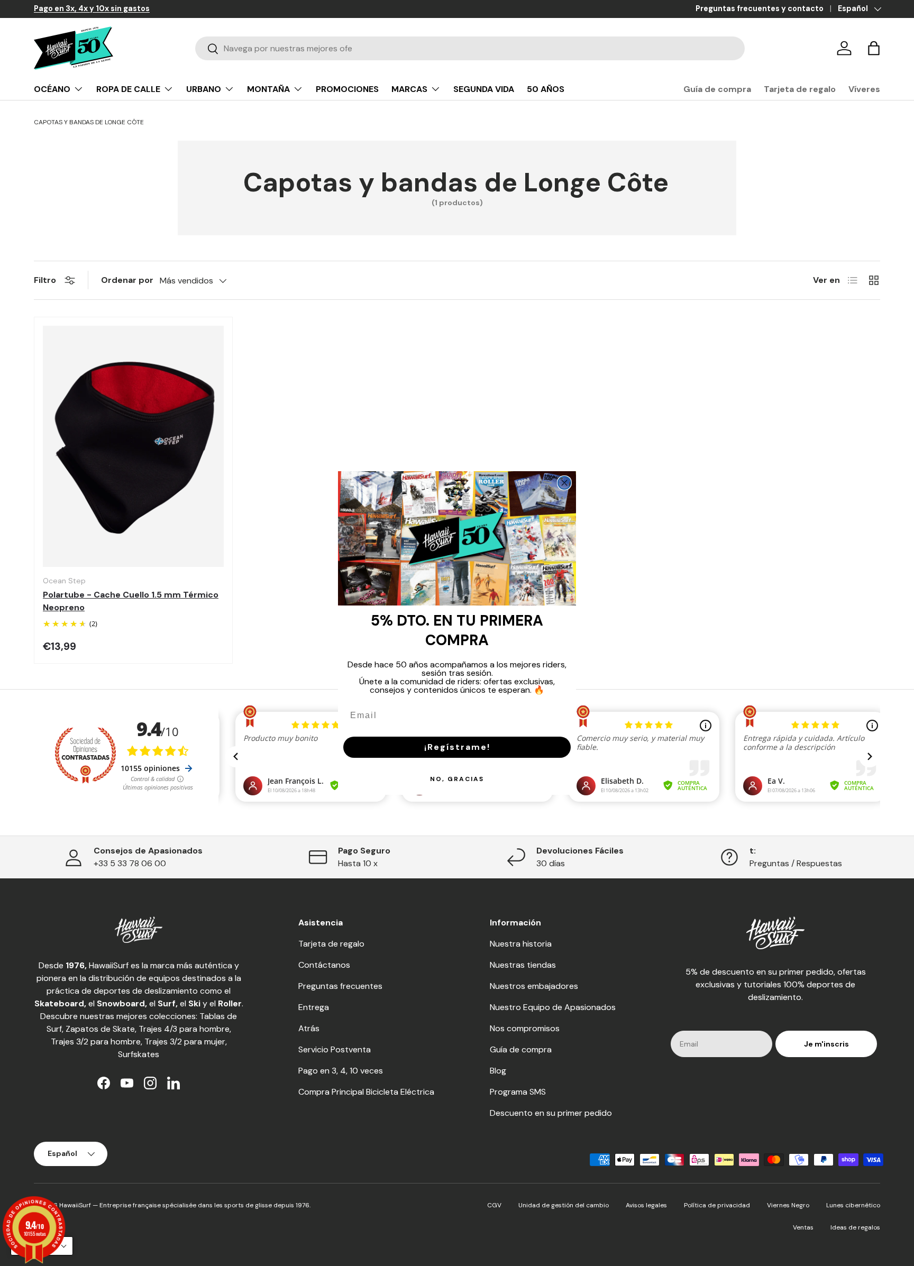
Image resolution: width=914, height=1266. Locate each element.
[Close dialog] (564, 482)
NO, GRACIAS (457, 779)
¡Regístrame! (457, 747)
